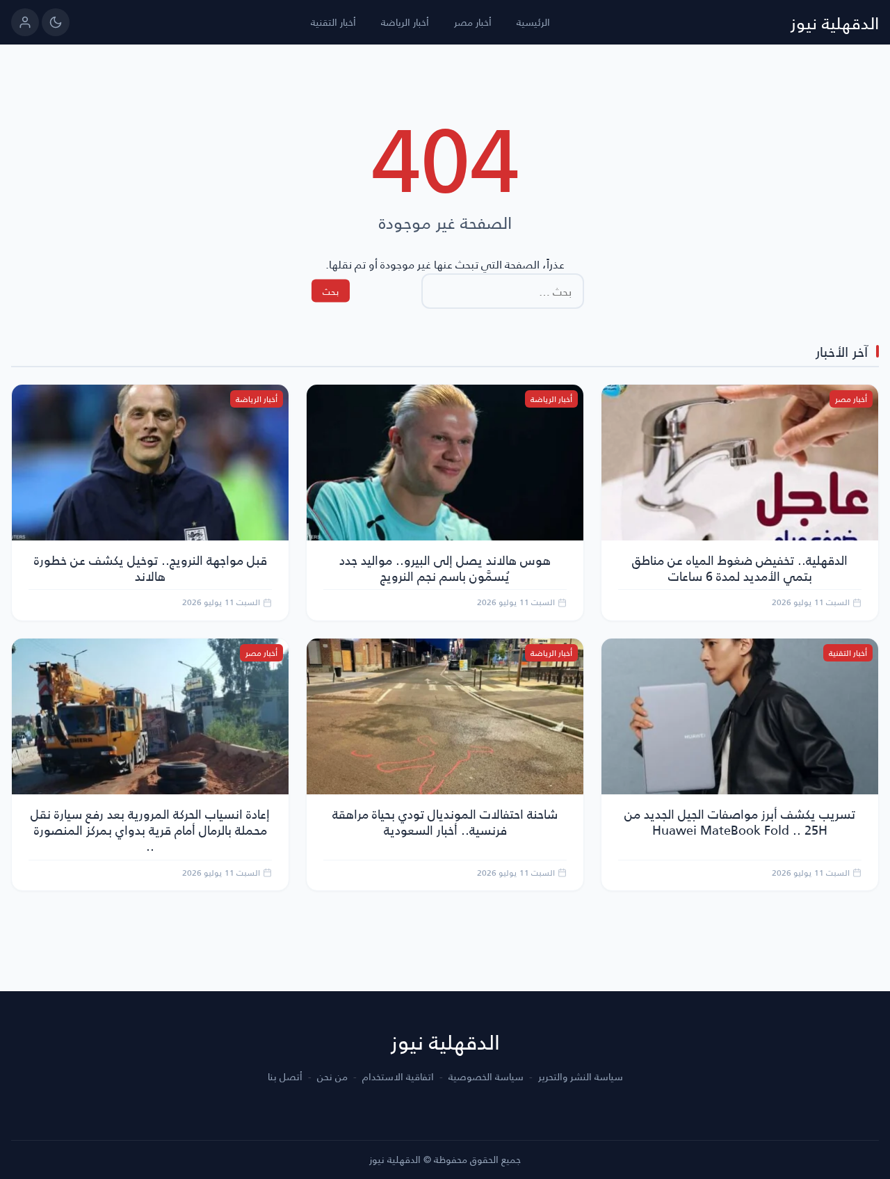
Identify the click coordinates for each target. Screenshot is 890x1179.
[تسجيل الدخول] (25, 22)
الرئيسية (533, 22)
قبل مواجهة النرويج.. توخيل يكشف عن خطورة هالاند (150, 567)
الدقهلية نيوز (835, 22)
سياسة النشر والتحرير (580, 1076)
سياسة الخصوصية (486, 1076)
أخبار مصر (473, 22)
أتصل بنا (285, 1076)
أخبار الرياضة (405, 22)
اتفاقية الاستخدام (398, 1076)
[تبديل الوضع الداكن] (56, 22)
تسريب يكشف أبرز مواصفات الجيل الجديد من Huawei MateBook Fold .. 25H (739, 821)
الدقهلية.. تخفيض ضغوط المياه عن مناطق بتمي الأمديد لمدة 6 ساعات (740, 567)
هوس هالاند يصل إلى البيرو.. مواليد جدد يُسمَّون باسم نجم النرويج (445, 567)
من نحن (332, 1076)
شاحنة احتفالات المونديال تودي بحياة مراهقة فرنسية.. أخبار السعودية (445, 821)
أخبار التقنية (333, 22)
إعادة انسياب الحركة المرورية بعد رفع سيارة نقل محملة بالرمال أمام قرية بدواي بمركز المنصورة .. (150, 829)
